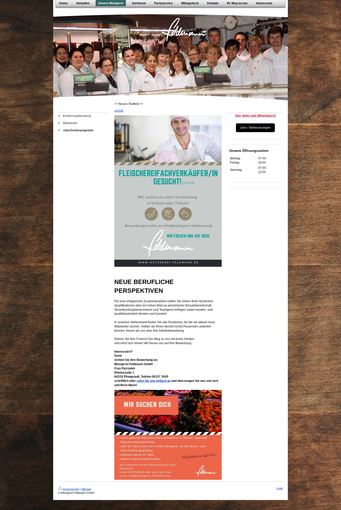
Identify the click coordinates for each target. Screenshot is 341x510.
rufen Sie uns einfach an (154, 381)
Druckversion (71, 489)
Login (279, 488)
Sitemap (86, 489)
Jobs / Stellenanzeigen (255, 127)
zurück (118, 110)
